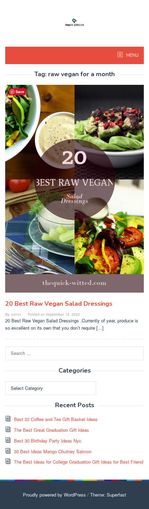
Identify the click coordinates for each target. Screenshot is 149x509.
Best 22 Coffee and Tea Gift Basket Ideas (56, 419)
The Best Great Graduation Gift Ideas (51, 430)
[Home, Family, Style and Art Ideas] (74, 21)
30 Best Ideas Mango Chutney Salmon (52, 451)
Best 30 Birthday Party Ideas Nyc (47, 440)
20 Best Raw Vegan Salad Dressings (58, 304)
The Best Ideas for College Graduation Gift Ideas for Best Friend (78, 461)
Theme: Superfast (108, 494)
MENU (132, 55)
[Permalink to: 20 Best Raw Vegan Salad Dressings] (74, 191)
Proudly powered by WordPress (54, 494)
